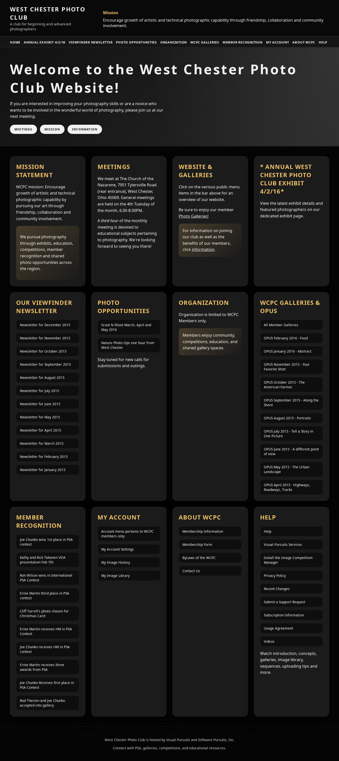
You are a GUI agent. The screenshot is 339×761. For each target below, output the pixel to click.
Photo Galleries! (193, 216)
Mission (52, 129)
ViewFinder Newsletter (90, 42)
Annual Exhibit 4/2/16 (44, 42)
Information (85, 129)
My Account (277, 42)
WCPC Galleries (204, 42)
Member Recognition (243, 42)
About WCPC (303, 42)
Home (15, 42)
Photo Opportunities (136, 42)
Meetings (23, 129)
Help (323, 42)
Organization (173, 42)
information (203, 249)
